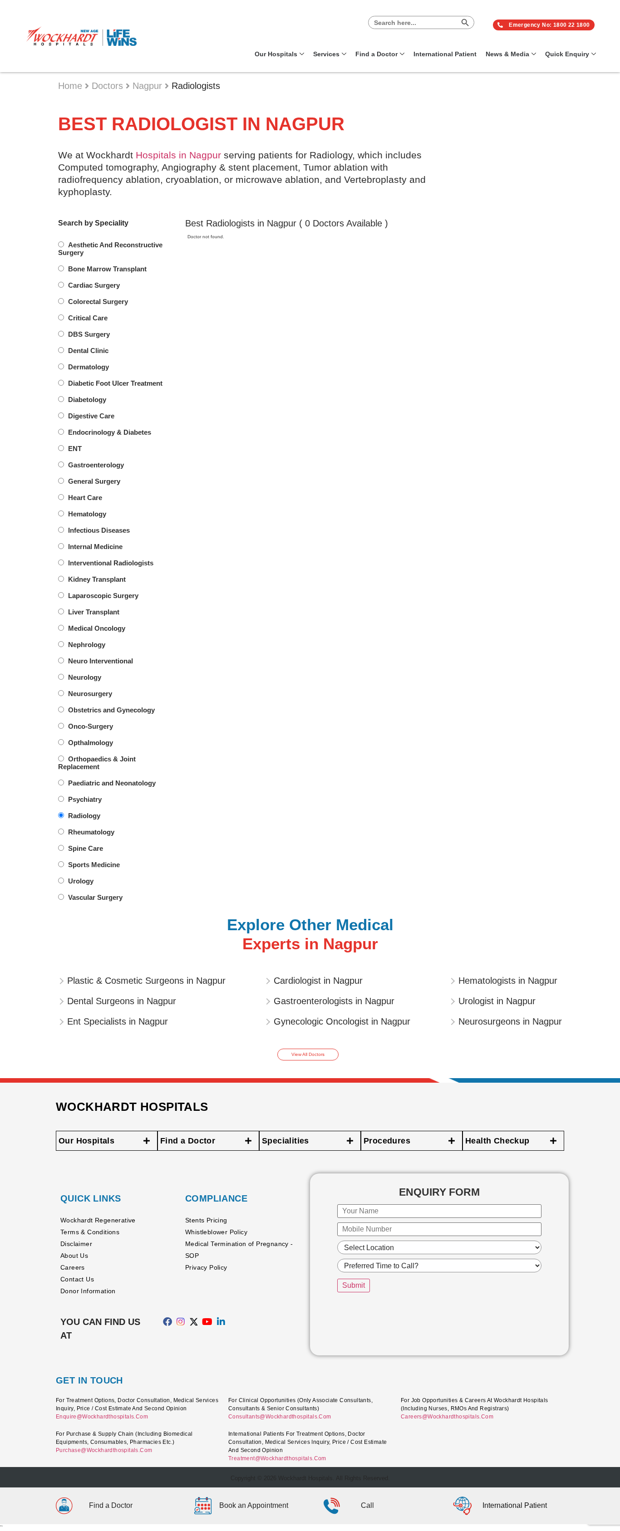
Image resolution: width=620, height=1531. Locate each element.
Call (367, 1505)
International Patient (445, 54)
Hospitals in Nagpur (178, 155)
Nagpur (149, 86)
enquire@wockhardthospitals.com (102, 1416)
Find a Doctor (376, 54)
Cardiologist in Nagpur (318, 981)
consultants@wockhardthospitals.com (279, 1416)
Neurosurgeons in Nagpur (510, 1021)
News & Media (507, 54)
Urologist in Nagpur (497, 1001)
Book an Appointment (253, 1505)
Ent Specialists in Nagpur (117, 1021)
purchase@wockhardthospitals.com (104, 1450)
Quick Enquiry (567, 54)
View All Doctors (308, 1054)
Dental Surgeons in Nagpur (121, 1001)
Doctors (109, 86)
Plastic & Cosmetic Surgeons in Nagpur (146, 981)
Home (71, 86)
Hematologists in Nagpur (507, 981)
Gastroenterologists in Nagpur (334, 1001)
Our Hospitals (276, 54)
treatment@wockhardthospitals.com (277, 1458)
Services (326, 54)
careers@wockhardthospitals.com (447, 1416)
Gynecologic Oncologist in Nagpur (342, 1021)
